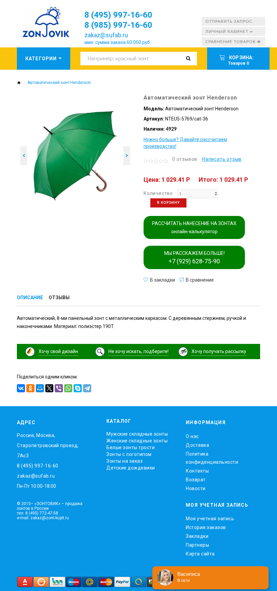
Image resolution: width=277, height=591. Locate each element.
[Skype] (78, 388)
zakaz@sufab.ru (106, 35)
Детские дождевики (130, 467)
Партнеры (197, 545)
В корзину (168, 202)
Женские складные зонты (137, 440)
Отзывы (59, 297)
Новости (196, 488)
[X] (49, 388)
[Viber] (59, 388)
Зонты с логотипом (129, 454)
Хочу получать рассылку (219, 351)
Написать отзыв (222, 159)
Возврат (196, 479)
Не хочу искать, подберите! (138, 351)
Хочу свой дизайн (58, 351)
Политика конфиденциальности (212, 458)
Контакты (197, 471)
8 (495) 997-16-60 (118, 15)
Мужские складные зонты (137, 434)
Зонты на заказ (124, 461)
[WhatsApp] (68, 388)
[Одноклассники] (30, 388)
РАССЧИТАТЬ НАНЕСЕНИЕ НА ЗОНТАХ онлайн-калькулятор (194, 227)
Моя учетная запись (210, 518)
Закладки (197, 536)
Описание (30, 297)
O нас (192, 436)
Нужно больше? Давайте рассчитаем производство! (185, 143)
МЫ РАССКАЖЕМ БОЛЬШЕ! (194, 257)
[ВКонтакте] (21, 388)
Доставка (197, 445)
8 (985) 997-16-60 (118, 25)
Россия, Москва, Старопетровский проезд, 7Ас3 (48, 445)
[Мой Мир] (40, 388)
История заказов (206, 527)
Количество (158, 193)
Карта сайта (200, 553)
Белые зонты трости (130, 447)
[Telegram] (87, 388)
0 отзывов (184, 159)
